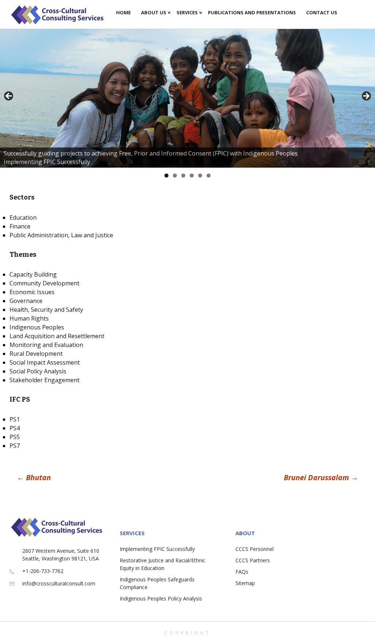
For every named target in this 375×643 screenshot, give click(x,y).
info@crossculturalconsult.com (58, 583)
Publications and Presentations (252, 12)
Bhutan (34, 477)
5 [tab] (200, 175)
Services (187, 12)
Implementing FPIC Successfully (157, 548)
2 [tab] (175, 175)
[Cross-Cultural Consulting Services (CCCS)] (60, 14)
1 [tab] (166, 175)
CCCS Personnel (254, 548)
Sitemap (245, 583)
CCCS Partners (252, 560)
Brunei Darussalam (321, 477)
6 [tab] (209, 175)
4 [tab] (192, 175)
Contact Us (321, 12)
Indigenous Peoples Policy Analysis (161, 598)
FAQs (241, 571)
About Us (153, 12)
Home (123, 12)
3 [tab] (183, 175)
